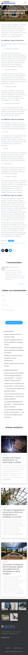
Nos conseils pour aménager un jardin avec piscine (14, 415)
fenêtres (17, 243)
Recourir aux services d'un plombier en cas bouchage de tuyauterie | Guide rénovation (14, 375)
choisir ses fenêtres (9, 243)
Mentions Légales (17, 648)
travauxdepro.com (13, 633)
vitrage (12, 245)
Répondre (22, 283)
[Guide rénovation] (8, 2)
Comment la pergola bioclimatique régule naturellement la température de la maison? (14, 350)
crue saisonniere (17, 631)
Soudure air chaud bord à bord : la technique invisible (12, 460)
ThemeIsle (20, 651)
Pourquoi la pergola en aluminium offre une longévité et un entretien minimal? (13, 342)
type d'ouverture (5, 245)
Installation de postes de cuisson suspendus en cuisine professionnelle (13, 358)
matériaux (22, 243)
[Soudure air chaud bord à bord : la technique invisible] (14, 444)
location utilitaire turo (6, 631)
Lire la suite (6, 479)
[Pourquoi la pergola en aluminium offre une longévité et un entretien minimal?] (14, 496)
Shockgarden (4, 633)
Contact (8, 648)
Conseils (11, 240)
